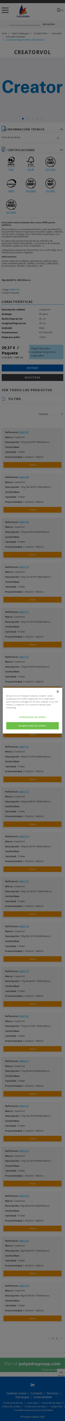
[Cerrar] (58, 691)
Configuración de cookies (32, 716)
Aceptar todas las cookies (32, 725)
